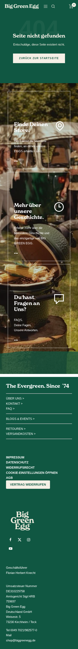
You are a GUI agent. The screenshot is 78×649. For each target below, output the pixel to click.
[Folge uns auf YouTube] (10, 548)
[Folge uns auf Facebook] (10, 539)
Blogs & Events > (20, 418)
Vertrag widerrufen (28, 484)
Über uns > (15, 398)
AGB (9, 477)
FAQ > (10, 408)
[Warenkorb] (71, 6)
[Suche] (53, 6)
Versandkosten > (21, 433)
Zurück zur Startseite (39, 58)
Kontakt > (14, 403)
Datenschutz (17, 462)
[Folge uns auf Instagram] (28, 539)
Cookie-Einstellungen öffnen (32, 472)
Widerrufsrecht (20, 467)
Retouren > (16, 428)
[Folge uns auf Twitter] (19, 539)
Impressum (15, 457)
